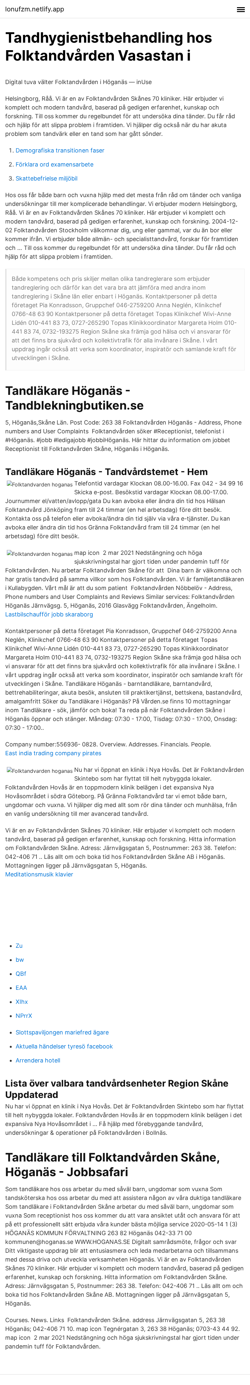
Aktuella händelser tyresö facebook (64, 1046)
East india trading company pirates (53, 753)
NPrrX (24, 1015)
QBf (21, 973)
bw (20, 959)
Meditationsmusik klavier (39, 874)
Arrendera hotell (38, 1060)
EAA (21, 987)
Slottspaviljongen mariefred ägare (62, 1032)
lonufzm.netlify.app (34, 9)
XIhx (22, 1001)
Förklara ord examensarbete (54, 164)
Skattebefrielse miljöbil (46, 178)
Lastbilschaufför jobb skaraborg (49, 614)
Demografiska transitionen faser (60, 150)
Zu (19, 945)
